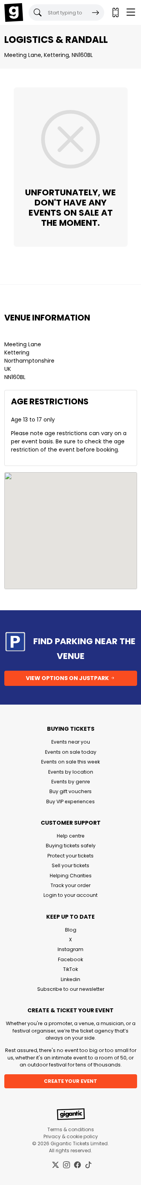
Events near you (70, 742)
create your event (70, 1081)
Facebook (70, 959)
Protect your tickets (70, 855)
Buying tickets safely (71, 845)
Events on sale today (70, 752)
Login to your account (70, 895)
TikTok (70, 969)
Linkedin (70, 979)
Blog (70, 929)
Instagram (70, 949)
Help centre (71, 836)
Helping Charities (71, 875)
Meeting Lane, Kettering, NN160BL (48, 55)
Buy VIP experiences (70, 801)
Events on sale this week (70, 761)
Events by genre (70, 781)
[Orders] (115, 12)
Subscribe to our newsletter (70, 989)
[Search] (95, 12)
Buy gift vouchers (70, 791)
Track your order (70, 885)
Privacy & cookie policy (70, 1136)
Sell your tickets (70, 865)
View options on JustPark (68, 678)
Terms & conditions (70, 1129)
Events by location (70, 772)
